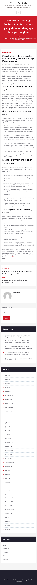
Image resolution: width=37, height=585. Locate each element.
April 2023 (7, 529)
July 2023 (7, 517)
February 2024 (9, 490)
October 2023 (8, 506)
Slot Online (16, 64)
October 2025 (8, 411)
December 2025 (9, 403)
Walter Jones (7, 64)
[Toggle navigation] (18, 12)
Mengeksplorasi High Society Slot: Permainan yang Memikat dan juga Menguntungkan (19, 38)
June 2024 (7, 474)
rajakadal (5, 552)
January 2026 (8, 399)
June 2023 (7, 521)
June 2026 (7, 379)
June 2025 (7, 427)
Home (18, 36)
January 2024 (8, 494)
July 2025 (7, 423)
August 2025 (8, 419)
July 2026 (7, 375)
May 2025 (7, 431)
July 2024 (7, 470)
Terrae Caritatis (18, 3)
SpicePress (28, 580)
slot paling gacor (26, 64)
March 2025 (8, 438)
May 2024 (7, 478)
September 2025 (9, 415)
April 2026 (7, 387)
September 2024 (9, 462)
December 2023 (9, 498)
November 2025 (9, 407)
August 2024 (8, 466)
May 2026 (7, 383)
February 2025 (9, 442)
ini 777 (12, 257)
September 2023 (9, 509)
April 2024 (7, 482)
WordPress (18, 580)
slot (4, 555)
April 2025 (7, 434)
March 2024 (8, 486)
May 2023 (7, 525)
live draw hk (6, 548)
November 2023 (9, 502)
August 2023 (8, 513)
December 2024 (9, 450)
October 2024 (8, 458)
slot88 (4, 545)
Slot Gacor (5, 559)
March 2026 (8, 391)
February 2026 (9, 395)
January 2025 (8, 446)
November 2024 (9, 454)
